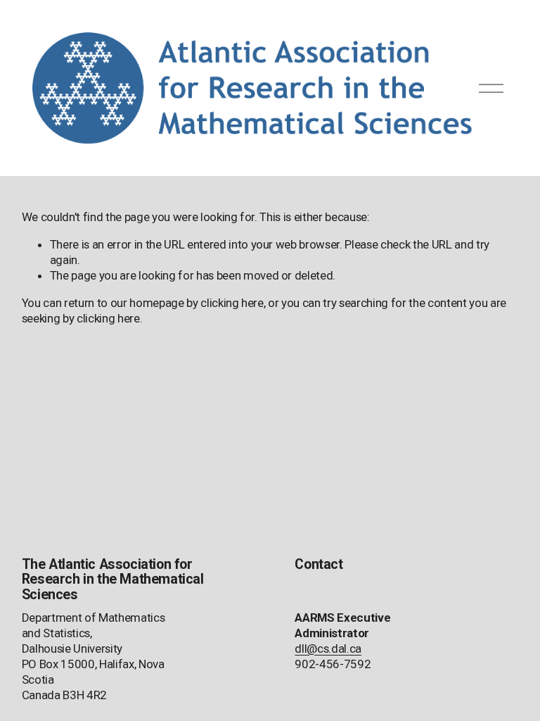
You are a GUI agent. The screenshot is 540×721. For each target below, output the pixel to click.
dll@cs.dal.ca (328, 648)
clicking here (232, 303)
